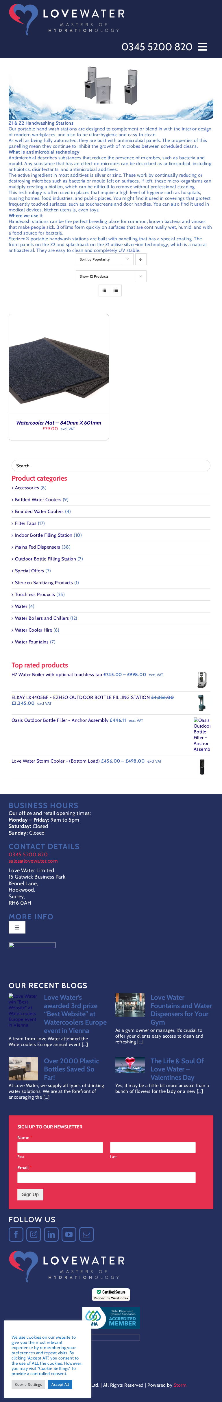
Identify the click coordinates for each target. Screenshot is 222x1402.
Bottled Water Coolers (38, 499)
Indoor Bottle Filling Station (44, 535)
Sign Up (30, 1194)
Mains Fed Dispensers (37, 547)
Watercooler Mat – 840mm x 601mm (58, 423)
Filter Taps (25, 523)
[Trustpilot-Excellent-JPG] (32, 944)
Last (113, 1156)
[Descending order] (141, 259)
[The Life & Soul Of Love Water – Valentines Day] (130, 1065)
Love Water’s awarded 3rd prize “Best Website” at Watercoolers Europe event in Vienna (75, 1014)
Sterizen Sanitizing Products (44, 582)
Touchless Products (35, 594)
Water (21, 606)
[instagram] (33, 1234)
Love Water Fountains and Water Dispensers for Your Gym (181, 1009)
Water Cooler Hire (33, 630)
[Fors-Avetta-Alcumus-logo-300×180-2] (111, 1337)
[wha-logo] (111, 1309)
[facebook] (16, 1234)
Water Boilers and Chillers (42, 618)
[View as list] (115, 290)
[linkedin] (51, 1234)
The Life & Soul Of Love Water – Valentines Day (177, 1069)
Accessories (27, 487)
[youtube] (69, 1234)
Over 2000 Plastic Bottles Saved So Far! (71, 1069)
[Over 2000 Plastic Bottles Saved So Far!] (23, 1069)
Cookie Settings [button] (28, 1384)
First (20, 1156)
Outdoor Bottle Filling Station (45, 559)
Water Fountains (32, 642)
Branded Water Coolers (39, 511)
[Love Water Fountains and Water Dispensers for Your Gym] (130, 1005)
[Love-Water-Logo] (66, 5)
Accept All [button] (60, 1384)
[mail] (86, 1234)
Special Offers (29, 570)
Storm (180, 1385)
